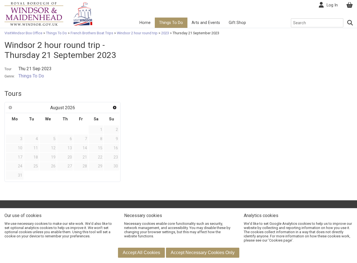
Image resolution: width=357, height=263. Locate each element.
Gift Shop (237, 22)
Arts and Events (206, 22)
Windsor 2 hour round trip (137, 33)
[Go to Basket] (349, 5)
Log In (332, 5)
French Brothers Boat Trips (92, 33)
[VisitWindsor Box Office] (34, 13)
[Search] (350, 23)
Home (145, 22)
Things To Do (171, 22)
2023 (165, 33)
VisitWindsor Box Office (23, 33)
